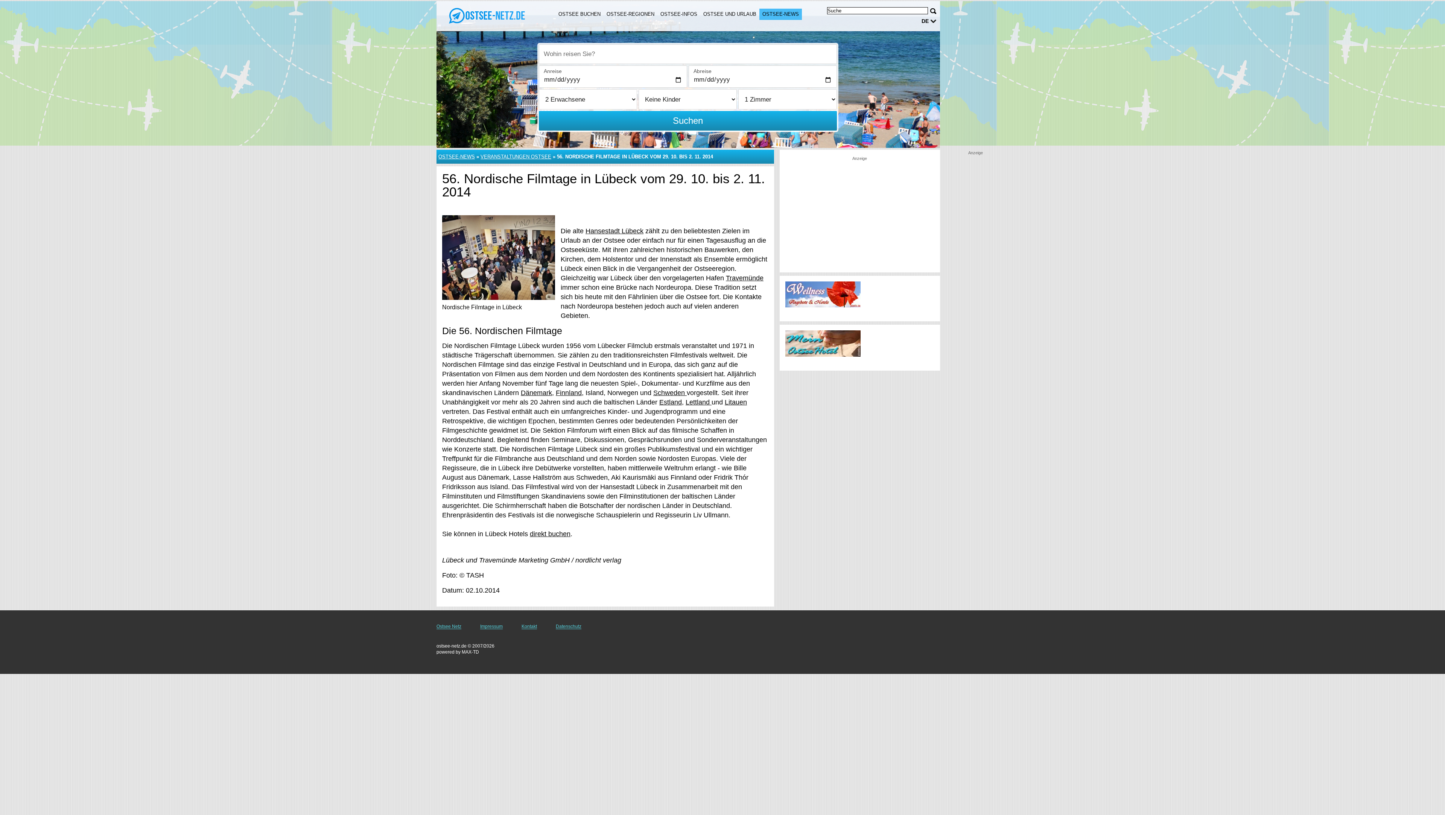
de (925, 21)
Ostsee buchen (579, 14)
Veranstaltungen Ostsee (516, 157)
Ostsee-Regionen (630, 14)
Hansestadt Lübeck (614, 231)
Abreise (703, 71)
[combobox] (688, 54)
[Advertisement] (859, 214)
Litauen (736, 402)
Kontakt (529, 626)
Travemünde (745, 278)
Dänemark (536, 393)
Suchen (688, 121)
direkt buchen (550, 534)
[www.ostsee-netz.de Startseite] (488, 15)
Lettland (699, 402)
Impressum (491, 626)
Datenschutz (568, 626)
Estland (670, 402)
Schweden (670, 393)
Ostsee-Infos (678, 14)
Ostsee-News (780, 14)
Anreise (553, 71)
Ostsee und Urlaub (729, 14)
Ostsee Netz (449, 626)
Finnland (569, 393)
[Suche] (933, 11)
